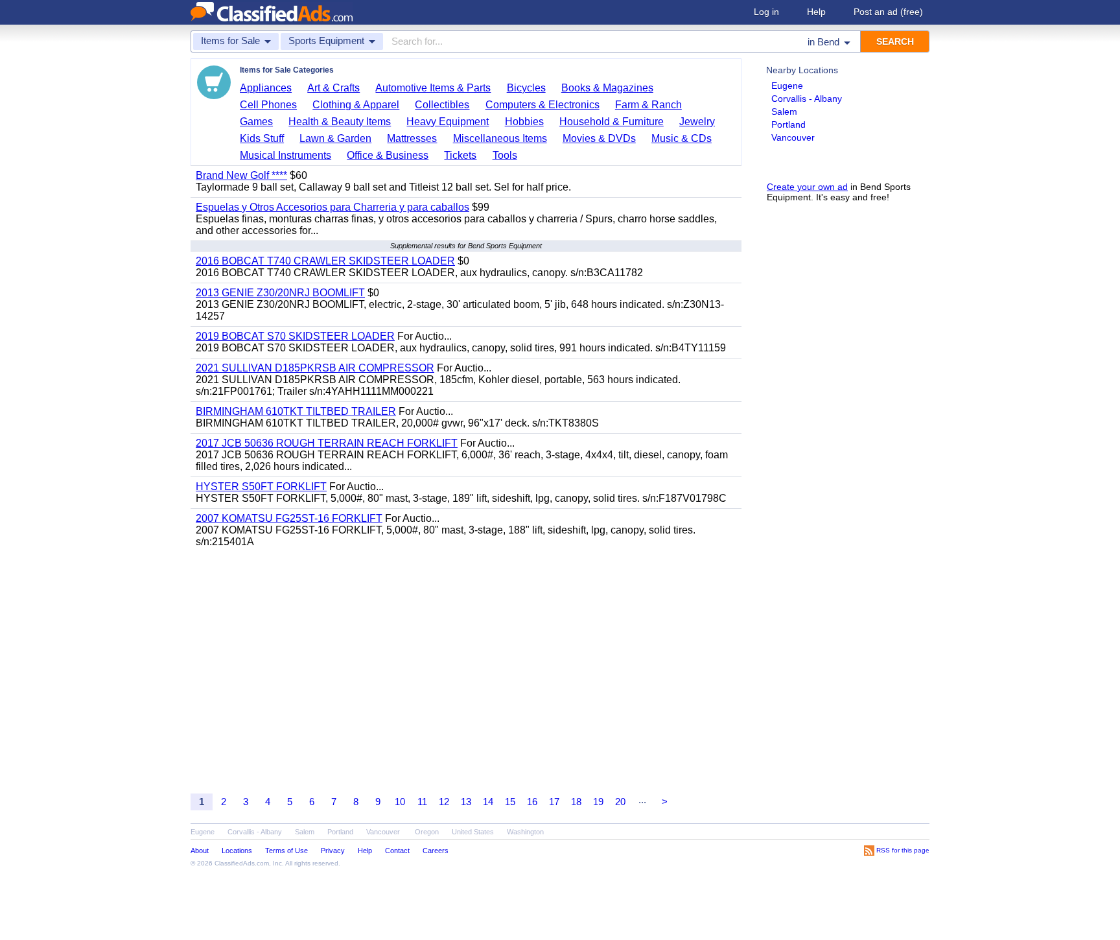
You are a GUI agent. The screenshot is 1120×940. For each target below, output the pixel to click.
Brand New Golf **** (241, 175)
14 (488, 801)
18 (576, 801)
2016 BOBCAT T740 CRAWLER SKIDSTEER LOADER (325, 260)
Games (256, 121)
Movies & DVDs (599, 138)
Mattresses (412, 138)
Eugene (787, 85)
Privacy (333, 850)
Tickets (460, 155)
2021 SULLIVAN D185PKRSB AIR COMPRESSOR (315, 367)
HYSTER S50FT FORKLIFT (261, 486)
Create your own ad (807, 187)
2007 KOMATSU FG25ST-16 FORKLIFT (289, 518)
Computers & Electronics (542, 104)
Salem (784, 111)
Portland (788, 124)
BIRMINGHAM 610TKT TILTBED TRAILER (296, 411)
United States (473, 832)
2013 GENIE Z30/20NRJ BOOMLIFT (280, 292)
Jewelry (697, 121)
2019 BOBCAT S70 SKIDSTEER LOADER (295, 336)
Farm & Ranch (648, 104)
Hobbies (524, 121)
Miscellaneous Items (500, 138)
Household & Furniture (611, 121)
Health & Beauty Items (339, 121)
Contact (397, 850)
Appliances (266, 87)
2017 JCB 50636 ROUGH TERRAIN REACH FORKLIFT (327, 443)
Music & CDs (681, 138)
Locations (237, 850)
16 (532, 801)
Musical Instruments (285, 155)
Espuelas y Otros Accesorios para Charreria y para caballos (332, 207)
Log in (766, 11)
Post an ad (888, 11)
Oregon (427, 832)
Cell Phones (268, 104)
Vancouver (793, 137)
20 (620, 801)
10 (400, 801)
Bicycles (526, 87)
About (200, 850)
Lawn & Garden (335, 138)
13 (466, 801)
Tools (505, 155)
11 (422, 801)
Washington (525, 832)
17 (554, 801)
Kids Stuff (262, 138)
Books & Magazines (607, 87)
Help (816, 11)
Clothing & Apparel (355, 104)
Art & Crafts (333, 87)
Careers (436, 850)
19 (598, 801)
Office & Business (387, 155)
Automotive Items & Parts (433, 87)
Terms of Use (286, 850)
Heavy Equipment (447, 121)
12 (444, 801)
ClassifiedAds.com (242, 863)
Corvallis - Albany (806, 98)
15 (510, 801)
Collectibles (442, 104)
